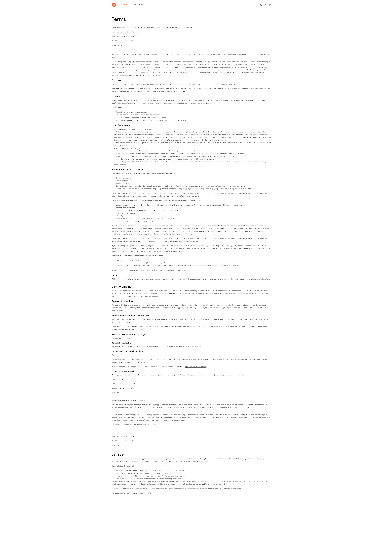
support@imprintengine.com (195, 367)
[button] (265, 4)
